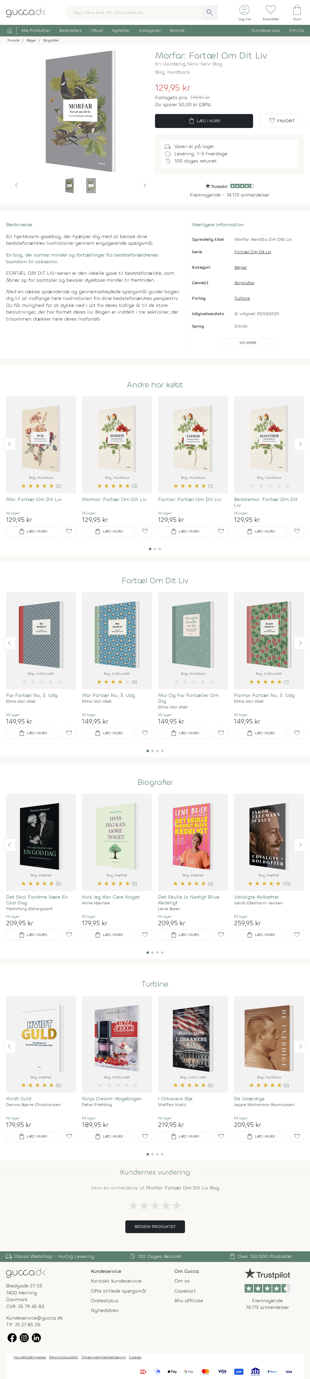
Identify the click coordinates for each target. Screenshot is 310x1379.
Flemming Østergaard (29, 909)
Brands (177, 30)
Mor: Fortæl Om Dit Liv (33, 499)
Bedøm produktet (155, 1226)
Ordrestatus (104, 1300)
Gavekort (185, 1291)
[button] (16, 186)
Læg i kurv (204, 121)
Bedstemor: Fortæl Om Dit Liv (266, 502)
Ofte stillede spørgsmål (119, 1291)
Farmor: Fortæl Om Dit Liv (189, 499)
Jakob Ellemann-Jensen (258, 903)
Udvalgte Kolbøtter (256, 897)
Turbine (242, 298)
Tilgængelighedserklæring (103, 1357)
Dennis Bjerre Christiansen (33, 1105)
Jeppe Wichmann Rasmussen (264, 1105)
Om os (182, 1281)
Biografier (245, 283)
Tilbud (97, 30)
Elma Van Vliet (21, 701)
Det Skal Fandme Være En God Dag (37, 900)
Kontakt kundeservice (116, 1281)
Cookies (135, 1357)
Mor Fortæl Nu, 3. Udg (108, 695)
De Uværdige (249, 1099)
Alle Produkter (35, 30)
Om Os (296, 30)
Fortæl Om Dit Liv (253, 252)
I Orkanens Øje (175, 1099)
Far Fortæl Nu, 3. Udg (32, 695)
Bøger (241, 267)
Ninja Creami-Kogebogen (112, 1099)
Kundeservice (266, 30)
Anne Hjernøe (96, 903)
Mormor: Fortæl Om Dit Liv (114, 499)
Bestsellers (70, 30)
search (209, 12)
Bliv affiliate (188, 1300)
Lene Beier (169, 909)
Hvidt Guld (18, 1099)
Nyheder (121, 30)
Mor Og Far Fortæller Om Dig (188, 698)
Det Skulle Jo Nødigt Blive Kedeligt (188, 900)
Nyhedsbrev (105, 1310)
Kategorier (150, 30)
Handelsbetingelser (30, 1357)
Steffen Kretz (172, 1105)
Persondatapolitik (63, 1357)
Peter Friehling (97, 1105)
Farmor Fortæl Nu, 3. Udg (264, 695)
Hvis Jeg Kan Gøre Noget (111, 897)
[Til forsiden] (25, 12)
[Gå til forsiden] (25, 1272)
